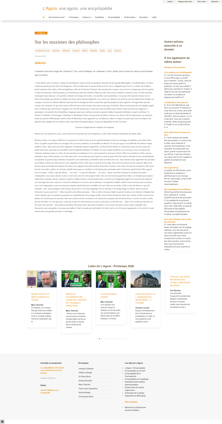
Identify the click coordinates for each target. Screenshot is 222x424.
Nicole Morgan (85, 392)
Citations (41, 33)
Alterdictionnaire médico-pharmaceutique (135, 383)
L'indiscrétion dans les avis (176, 102)
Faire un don (202, 2)
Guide (102, 50)
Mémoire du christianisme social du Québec (135, 408)
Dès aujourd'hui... (172, 167)
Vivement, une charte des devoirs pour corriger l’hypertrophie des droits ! (180, 281)
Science (76, 50)
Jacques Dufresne (86, 368)
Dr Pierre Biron (85, 376)
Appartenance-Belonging (135, 395)
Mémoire (66, 50)
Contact (170, 2)
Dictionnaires (129, 17)
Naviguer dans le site (185, 2)
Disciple (93, 50)
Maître (84, 50)
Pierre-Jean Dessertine (88, 388)
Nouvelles (143, 17)
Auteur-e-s (87, 17)
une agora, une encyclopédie (85, 8)
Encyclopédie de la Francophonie (133, 375)
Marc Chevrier (84, 384)
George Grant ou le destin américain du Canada (40, 296)
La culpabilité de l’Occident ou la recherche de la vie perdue (52, 370)
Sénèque (40, 63)
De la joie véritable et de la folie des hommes (177, 220)
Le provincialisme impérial (109, 295)
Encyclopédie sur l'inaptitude (136, 379)
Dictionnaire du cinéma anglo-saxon (134, 388)
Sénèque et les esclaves (174, 67)
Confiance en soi (42, 50)
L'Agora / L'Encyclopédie (135, 368)
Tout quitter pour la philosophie (178, 72)
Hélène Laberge (85, 372)
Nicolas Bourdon (85, 380)
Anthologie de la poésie (134, 393)
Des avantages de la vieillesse (177, 189)
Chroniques (73, 17)
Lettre (154, 17)
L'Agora (50, 8)
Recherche (214, 2)
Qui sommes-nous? (57, 17)
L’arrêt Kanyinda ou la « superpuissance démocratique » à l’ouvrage (145, 298)
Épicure (118, 50)
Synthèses (99, 17)
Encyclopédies (114, 17)
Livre (110, 50)
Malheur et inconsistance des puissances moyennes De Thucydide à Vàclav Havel (76, 299)
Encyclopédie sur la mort (135, 370)
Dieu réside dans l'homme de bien (177, 133)
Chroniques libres (86, 396)
